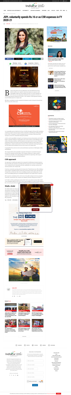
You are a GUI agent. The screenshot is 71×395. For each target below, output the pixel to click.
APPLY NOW (35, 209)
